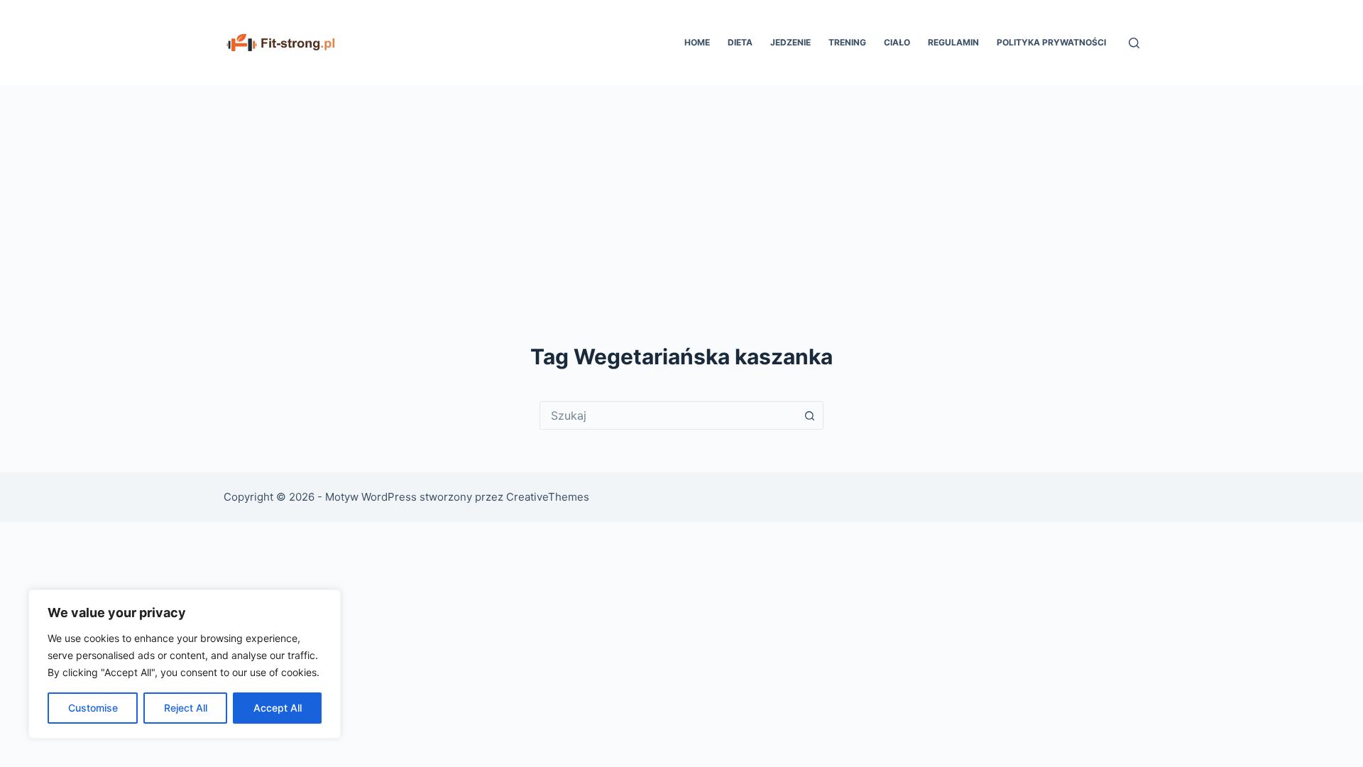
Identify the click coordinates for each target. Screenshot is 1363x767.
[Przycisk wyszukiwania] (809, 415)
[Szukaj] (1134, 43)
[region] (184, 664)
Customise (93, 708)
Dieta (740, 42)
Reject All (185, 708)
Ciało (897, 42)
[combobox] (668, 415)
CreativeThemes (547, 497)
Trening (847, 42)
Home (697, 42)
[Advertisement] (681, 191)
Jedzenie (790, 42)
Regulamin (953, 42)
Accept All (277, 708)
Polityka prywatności (1051, 42)
